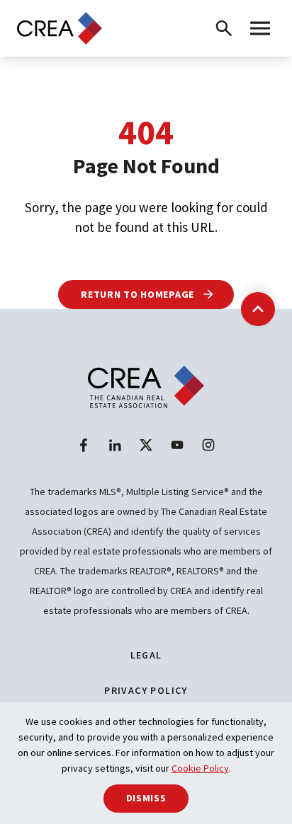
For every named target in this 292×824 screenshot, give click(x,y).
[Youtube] (177, 444)
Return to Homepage (138, 294)
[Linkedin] (114, 444)
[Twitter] (146, 444)
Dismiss (146, 797)
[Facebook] (83, 444)
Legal (146, 655)
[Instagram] (208, 444)
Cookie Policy (200, 768)
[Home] (59, 28)
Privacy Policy (146, 690)
